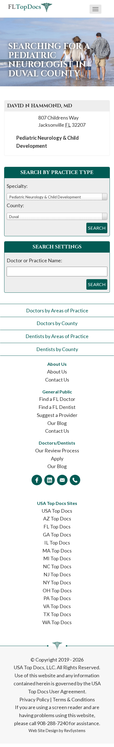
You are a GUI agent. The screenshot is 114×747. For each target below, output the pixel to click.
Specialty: (17, 186)
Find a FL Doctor (57, 399)
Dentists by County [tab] (57, 349)
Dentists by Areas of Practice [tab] (57, 336)
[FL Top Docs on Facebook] (37, 480)
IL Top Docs (57, 543)
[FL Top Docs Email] (62, 480)
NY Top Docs (57, 582)
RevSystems (75, 730)
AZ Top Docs (57, 518)
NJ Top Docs (57, 574)
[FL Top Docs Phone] (75, 480)
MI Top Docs (57, 558)
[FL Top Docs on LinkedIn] (49, 480)
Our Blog (57, 423)
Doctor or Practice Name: (34, 260)
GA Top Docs (57, 534)
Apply (57, 458)
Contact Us (57, 380)
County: (15, 205)
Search (97, 227)
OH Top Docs (57, 590)
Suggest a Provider (57, 415)
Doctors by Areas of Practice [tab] (57, 310)
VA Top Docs (57, 606)
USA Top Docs (57, 511)
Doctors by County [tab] (57, 323)
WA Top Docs (57, 622)
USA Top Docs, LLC (34, 667)
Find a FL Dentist (57, 407)
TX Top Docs (57, 614)
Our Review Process (57, 450)
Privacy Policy (34, 699)
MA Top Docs (57, 551)
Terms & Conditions (74, 699)
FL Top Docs (57, 526)
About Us (57, 372)
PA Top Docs (57, 598)
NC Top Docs (57, 566)
